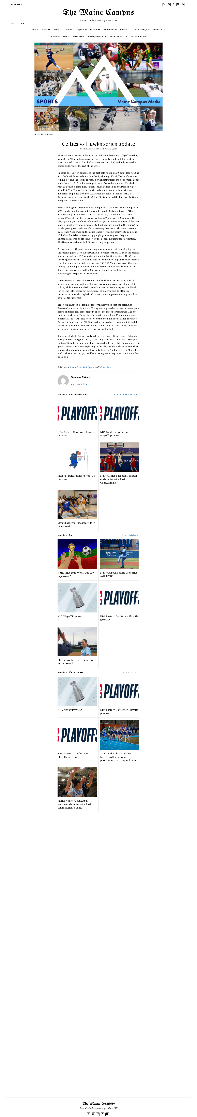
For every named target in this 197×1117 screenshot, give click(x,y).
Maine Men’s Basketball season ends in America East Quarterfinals (118, 479)
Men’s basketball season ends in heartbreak (76, 524)
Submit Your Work (139, 36)
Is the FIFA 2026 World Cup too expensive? (76, 574)
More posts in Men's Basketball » (126, 394)
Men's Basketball (78, 367)
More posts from (79, 383)
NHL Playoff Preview (70, 616)
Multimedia (108, 29)
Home (35, 29)
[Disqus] (99, 851)
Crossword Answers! (59, 36)
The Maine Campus (98, 12)
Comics (123, 29)
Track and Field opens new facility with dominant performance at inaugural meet (118, 757)
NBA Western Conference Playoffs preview (115, 433)
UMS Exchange (140, 29)
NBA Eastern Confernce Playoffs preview (76, 433)
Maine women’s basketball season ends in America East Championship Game (74, 804)
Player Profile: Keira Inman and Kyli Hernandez (76, 661)
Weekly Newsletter (97, 36)
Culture (68, 29)
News (56, 29)
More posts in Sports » (130, 535)
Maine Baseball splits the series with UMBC (118, 574)
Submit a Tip (159, 29)
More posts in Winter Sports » (128, 672)
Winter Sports (106, 367)
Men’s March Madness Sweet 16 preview (76, 477)
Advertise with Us (118, 36)
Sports (81, 29)
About (45, 29)
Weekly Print (79, 36)
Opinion (93, 29)
